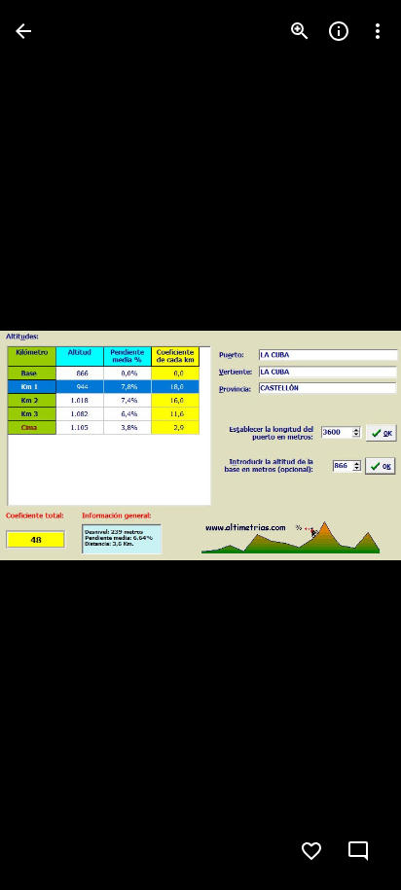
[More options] (377, 31)
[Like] (311, 851)
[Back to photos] (23, 31)
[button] (54, 445)
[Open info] (338, 31)
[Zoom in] (299, 31)
